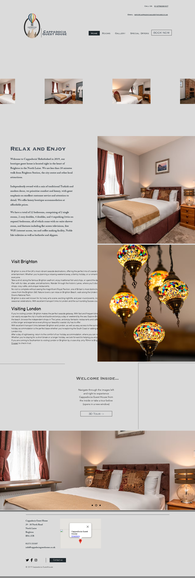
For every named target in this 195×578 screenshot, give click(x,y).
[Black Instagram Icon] (36, 560)
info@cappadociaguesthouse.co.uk (40, 548)
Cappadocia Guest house (54, 33)
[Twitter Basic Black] (27, 560)
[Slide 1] (92, 505)
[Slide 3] (100, 505)
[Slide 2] (96, 505)
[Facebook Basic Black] (31, 560)
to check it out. (24, 343)
